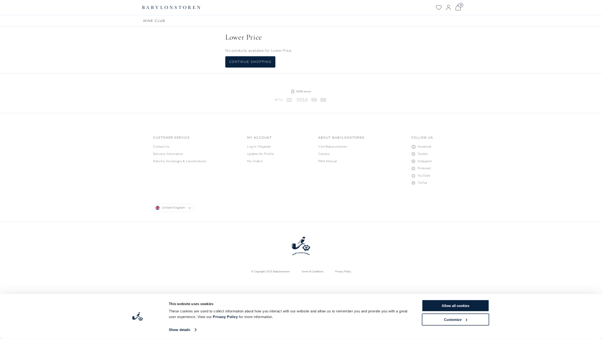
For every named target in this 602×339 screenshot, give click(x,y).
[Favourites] (439, 7)
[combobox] (173, 207)
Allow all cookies (455, 306)
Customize (453, 319)
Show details (179, 330)
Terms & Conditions (312, 271)
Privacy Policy (225, 317)
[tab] (154, 21)
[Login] (448, 7)
